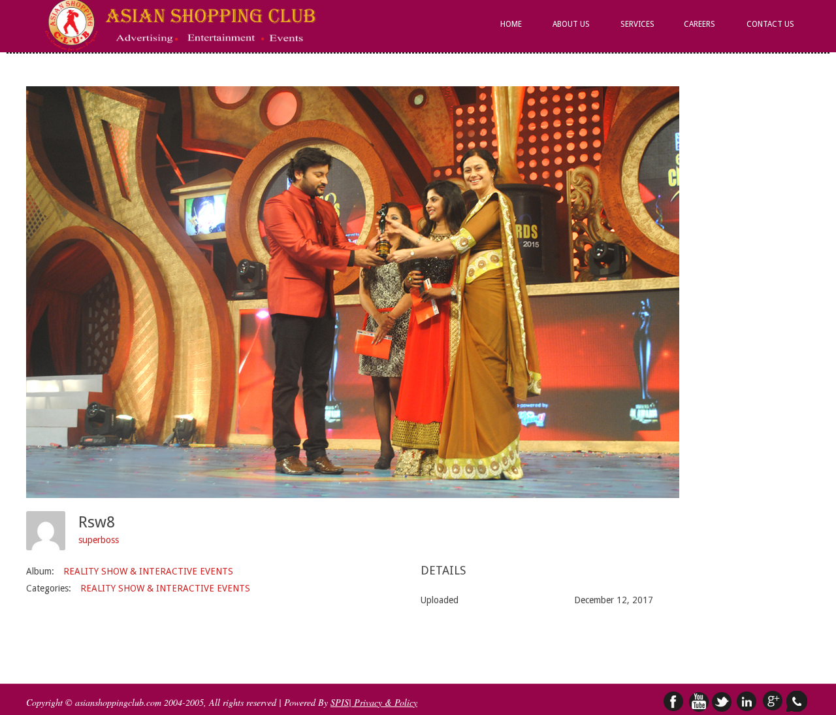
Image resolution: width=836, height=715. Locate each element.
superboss (98, 540)
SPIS (339, 702)
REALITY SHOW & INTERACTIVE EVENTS (148, 571)
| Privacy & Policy (383, 702)
